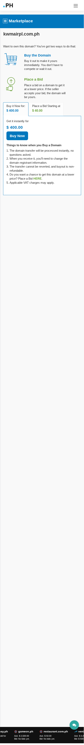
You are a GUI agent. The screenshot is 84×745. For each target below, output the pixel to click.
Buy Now (17, 136)
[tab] (37, 178)
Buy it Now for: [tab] (15, 108)
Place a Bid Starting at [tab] (46, 108)
